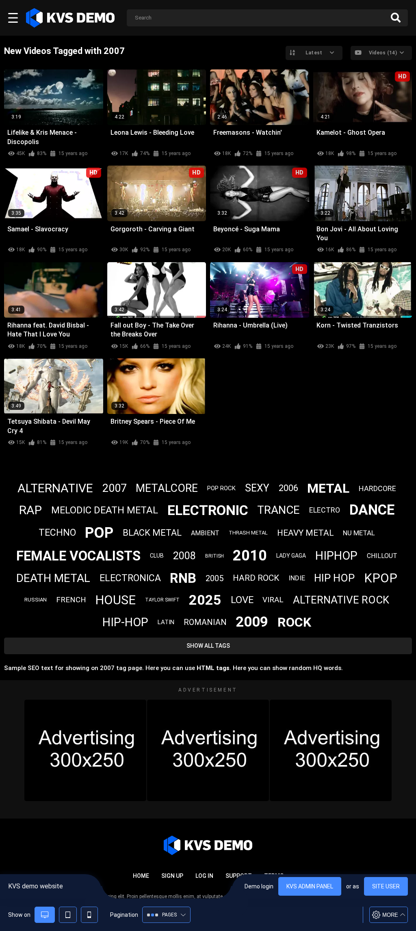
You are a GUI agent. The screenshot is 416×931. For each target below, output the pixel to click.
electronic (207, 510)
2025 (205, 600)
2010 (250, 555)
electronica (130, 578)
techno (57, 532)
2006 (288, 488)
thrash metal (248, 533)
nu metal (359, 533)
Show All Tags (208, 645)
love (242, 600)
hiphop (336, 555)
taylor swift (162, 600)
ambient (205, 533)
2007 (114, 488)
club (157, 555)
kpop (380, 578)
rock (294, 622)
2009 (252, 622)
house (115, 600)
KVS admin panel (309, 886)
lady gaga (291, 555)
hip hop (334, 578)
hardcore (377, 488)
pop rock (221, 488)
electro (324, 510)
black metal (152, 533)
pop (99, 532)
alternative (55, 488)
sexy (257, 488)
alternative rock (341, 600)
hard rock (256, 578)
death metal (53, 578)
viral (273, 599)
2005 (214, 578)
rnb (183, 578)
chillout (382, 556)
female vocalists (78, 556)
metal (328, 488)
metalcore (167, 488)
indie (296, 578)
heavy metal (305, 533)
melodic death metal (104, 510)
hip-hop (125, 622)
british (214, 556)
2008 (184, 556)
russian (35, 600)
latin (166, 622)
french (71, 599)
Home (141, 876)
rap (30, 510)
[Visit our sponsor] (85, 750)
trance (278, 510)
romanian (205, 622)
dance (371, 510)
